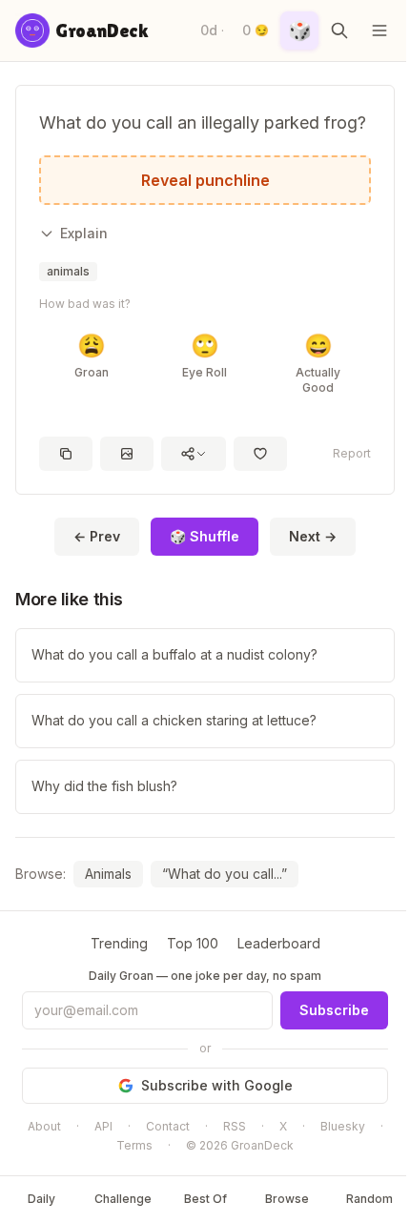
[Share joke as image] (127, 454)
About (44, 1126)
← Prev (96, 536)
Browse (287, 1198)
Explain (84, 233)
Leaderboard (278, 943)
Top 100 (192, 943)
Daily (41, 1198)
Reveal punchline (205, 180)
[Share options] (193, 454)
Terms (134, 1145)
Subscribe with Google (217, 1085)
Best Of (205, 1198)
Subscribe (334, 1010)
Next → (313, 536)
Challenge (123, 1198)
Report (352, 453)
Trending (119, 943)
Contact (168, 1126)
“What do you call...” (224, 874)
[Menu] (379, 30)
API (103, 1126)
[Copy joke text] (65, 454)
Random (369, 1198)
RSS (234, 1126)
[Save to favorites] (260, 454)
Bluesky (342, 1126)
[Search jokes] (339, 30)
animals (68, 271)
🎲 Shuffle (204, 536)
